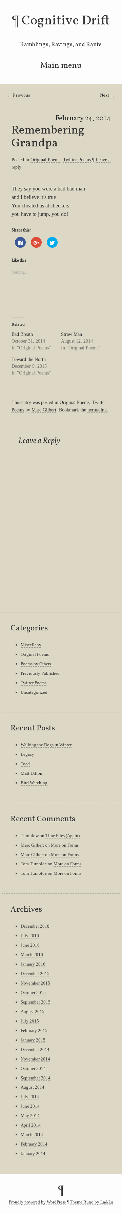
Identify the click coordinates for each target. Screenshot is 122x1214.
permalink (97, 409)
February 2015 (34, 1030)
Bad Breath (22, 334)
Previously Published (40, 673)
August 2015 (32, 1011)
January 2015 (33, 1040)
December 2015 (35, 973)
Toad (25, 763)
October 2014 (33, 1068)
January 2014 (33, 1153)
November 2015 (35, 983)
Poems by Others (36, 663)
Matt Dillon (31, 773)
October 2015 (33, 992)
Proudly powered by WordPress (37, 1202)
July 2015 (30, 1021)
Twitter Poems (77, 159)
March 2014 (32, 1134)
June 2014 (30, 1106)
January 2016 (33, 964)
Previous (18, 96)
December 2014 (35, 1049)
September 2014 (35, 1077)
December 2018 (35, 926)
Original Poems (45, 159)
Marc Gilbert (44, 409)
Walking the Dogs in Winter (46, 744)
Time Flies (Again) (62, 835)
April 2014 (31, 1125)
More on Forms (65, 845)
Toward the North (29, 359)
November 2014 (35, 1058)
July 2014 (30, 1096)
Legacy (27, 754)
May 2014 (30, 1115)
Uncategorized (34, 692)
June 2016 (30, 945)
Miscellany (31, 644)
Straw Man (71, 334)
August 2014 (32, 1087)
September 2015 (35, 1002)
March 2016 (32, 954)
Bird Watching (34, 782)
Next (107, 96)
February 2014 (34, 1144)
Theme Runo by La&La (91, 1202)
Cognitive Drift (66, 21)
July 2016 (30, 935)
